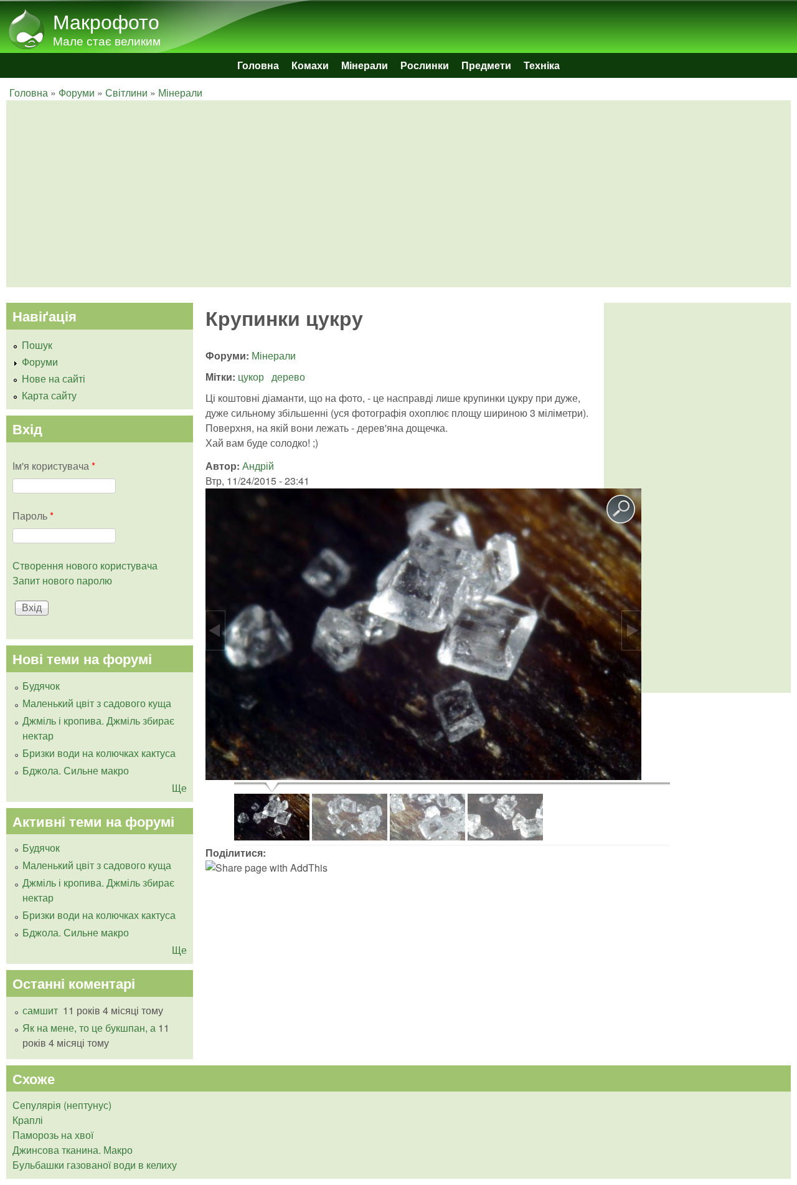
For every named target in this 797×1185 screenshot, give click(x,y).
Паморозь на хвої (52, 1135)
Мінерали (364, 65)
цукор (251, 376)
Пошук (37, 345)
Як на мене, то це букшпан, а (89, 1028)
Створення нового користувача (85, 565)
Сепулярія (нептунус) (61, 1105)
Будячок (41, 685)
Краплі (27, 1120)
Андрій (258, 466)
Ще (179, 788)
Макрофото (106, 20)
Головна (258, 65)
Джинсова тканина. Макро (72, 1150)
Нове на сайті (53, 378)
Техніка (542, 65)
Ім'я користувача (53, 466)
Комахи (310, 65)
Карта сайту (49, 395)
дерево (288, 376)
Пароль (33, 515)
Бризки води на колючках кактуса (99, 753)
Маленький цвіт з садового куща (96, 703)
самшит (41, 1010)
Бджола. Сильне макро (75, 770)
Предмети (486, 65)
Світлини (126, 92)
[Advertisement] (386, 194)
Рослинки (424, 65)
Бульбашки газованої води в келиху (94, 1165)
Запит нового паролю (62, 580)
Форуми (77, 92)
